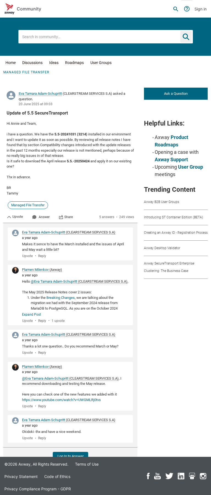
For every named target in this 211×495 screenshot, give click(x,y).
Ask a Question (176, 93)
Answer (44, 217)
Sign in (201, 9)
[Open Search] (175, 9)
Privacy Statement (21, 476)
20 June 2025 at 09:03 (35, 104)
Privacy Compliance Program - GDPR (37, 488)
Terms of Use (87, 464)
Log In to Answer (70, 456)
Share (68, 217)
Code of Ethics (57, 476)
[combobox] (105, 36)
